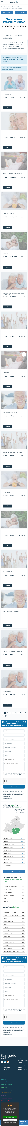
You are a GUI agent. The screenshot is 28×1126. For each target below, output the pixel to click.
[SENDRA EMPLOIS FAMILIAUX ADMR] (14, 161)
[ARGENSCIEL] (14, 360)
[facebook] (2, 1062)
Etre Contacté (21, 12)
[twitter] (5, 1062)
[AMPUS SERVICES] (14, 320)
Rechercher (7, 12)
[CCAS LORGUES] (14, 81)
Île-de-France (14, 936)
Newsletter (7, 1067)
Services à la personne (7, 1090)
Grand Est (14, 930)
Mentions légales (23, 1060)
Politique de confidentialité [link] (10, 1122)
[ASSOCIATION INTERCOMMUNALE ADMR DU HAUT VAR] (14, 280)
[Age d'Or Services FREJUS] (14, 400)
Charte (20, 1062)
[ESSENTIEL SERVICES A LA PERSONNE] (14, 639)
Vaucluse (13, 901)
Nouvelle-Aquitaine (14, 942)
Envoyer (14, 787)
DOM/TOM (13, 927)
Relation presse (22, 1069)
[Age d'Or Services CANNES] (14, 519)
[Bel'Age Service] (14, 559)
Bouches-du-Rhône (14, 895)
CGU (19, 1058)
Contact (6, 1065)
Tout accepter (10, 1117)
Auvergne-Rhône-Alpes (14, 912)
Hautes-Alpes (13, 889)
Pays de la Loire (14, 948)
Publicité (6, 1069)
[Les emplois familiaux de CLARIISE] (14, 440)
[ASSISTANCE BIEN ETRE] (14, 201)
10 (2, 715)
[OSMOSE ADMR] (14, 679)
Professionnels (5, 1100)
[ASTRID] (14, 121)
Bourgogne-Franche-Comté (14, 915)
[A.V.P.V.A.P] (14, 241)
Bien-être (3, 1095)
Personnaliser (10, 1120)
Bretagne (14, 918)
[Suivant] (5, 715)
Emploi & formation (6, 1098)
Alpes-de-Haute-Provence (13, 886)
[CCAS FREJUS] (14, 480)
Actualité (3, 1079)
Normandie (14, 939)
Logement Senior (6, 1092)
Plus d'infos (7, 108)
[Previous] (2, 713)
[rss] (7, 1062)
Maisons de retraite (6, 1082)
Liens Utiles (4, 1087)
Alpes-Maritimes (13, 892)
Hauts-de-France (14, 933)
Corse (13, 924)
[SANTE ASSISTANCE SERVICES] (14, 599)
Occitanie (14, 945)
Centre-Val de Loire (13, 921)
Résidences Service (6, 1084)
